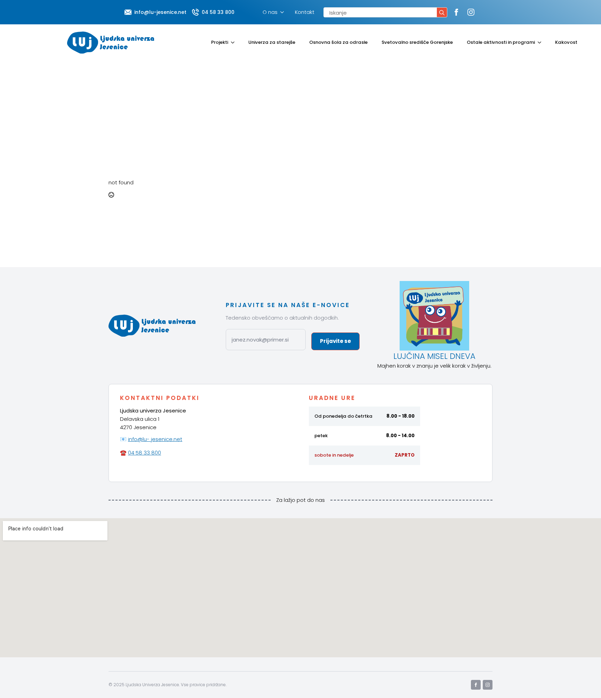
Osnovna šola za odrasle (338, 42)
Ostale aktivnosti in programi (501, 42)
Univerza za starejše (271, 42)
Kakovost (566, 42)
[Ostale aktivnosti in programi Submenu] (541, 42)
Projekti (219, 42)
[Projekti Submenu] (234, 42)
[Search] (442, 13)
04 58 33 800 (144, 452)
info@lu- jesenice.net (155, 439)
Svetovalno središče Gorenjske (417, 42)
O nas (270, 12)
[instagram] (470, 12)
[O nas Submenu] (283, 12)
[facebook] (456, 12)
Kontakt (304, 12)
